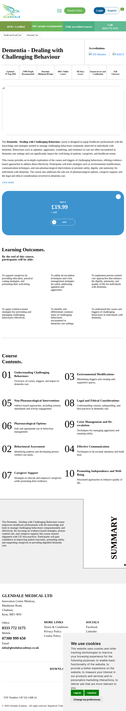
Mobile (6, 633)
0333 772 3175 (110, 28)
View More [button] (8, 182)
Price (63, 202)
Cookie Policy (52, 635)
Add (64, 222)
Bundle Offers (74, 10)
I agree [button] (77, 692)
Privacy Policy (52, 631)
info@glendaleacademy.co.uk (20, 645)
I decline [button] (91, 692)
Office (6, 622)
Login (99, 10)
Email (5, 643)
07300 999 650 (14, 635)
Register (112, 10)
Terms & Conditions (56, 627)
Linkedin (91, 631)
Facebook (91, 627)
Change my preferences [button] (87, 699)
